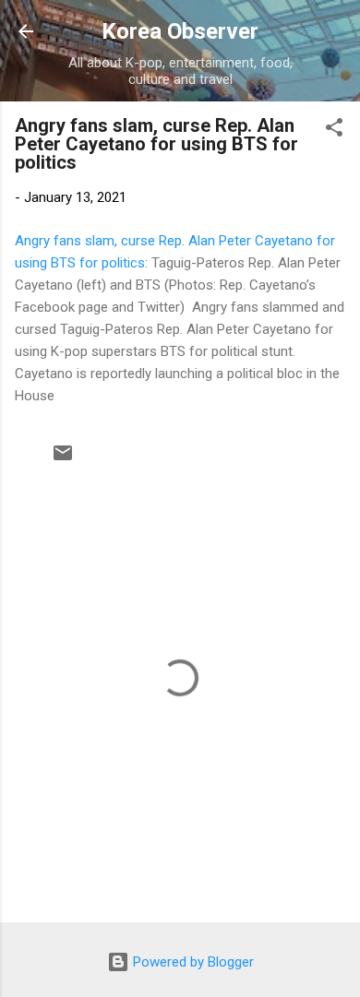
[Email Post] (63, 459)
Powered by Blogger (191, 962)
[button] (334, 130)
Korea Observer (180, 31)
